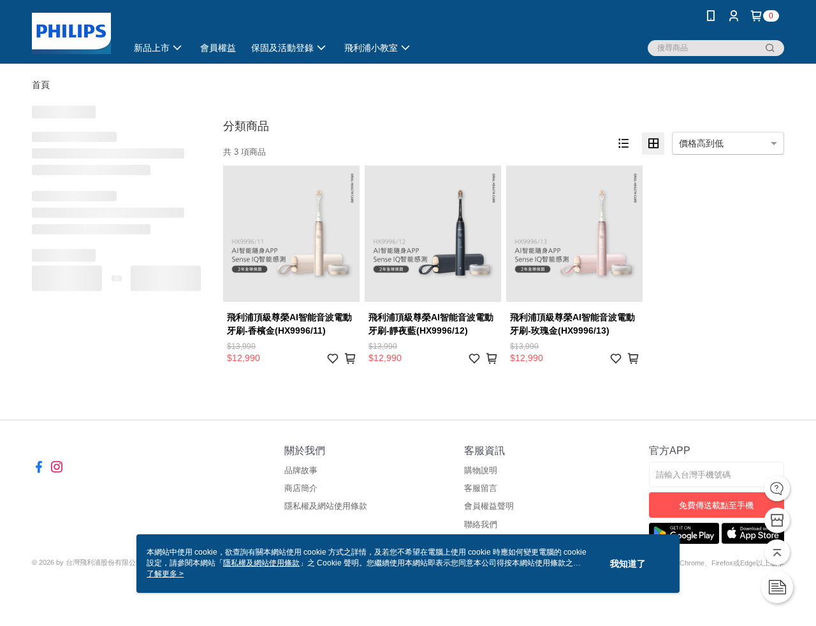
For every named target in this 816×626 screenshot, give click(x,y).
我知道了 (628, 563)
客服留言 (480, 488)
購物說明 (480, 470)
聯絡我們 (480, 524)
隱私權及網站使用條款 (325, 506)
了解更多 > (165, 573)
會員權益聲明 (489, 506)
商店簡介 (300, 488)
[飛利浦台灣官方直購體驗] (71, 33)
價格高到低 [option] (701, 143)
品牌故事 (300, 470)
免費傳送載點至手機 (716, 505)
